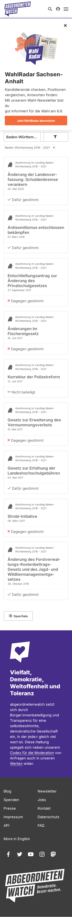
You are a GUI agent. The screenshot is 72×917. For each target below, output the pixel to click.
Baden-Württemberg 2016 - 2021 (27, 147)
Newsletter (47, 791)
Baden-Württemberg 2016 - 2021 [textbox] (25, 137)
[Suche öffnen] (50, 9)
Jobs (42, 800)
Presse (10, 808)
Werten (16, 763)
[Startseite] (18, 9)
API (6, 825)
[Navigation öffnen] (66, 9)
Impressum (13, 817)
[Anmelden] (58, 9)
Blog (7, 791)
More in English (17, 839)
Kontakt (44, 808)
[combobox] (26, 137)
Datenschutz (48, 817)
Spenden (11, 800)
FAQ (41, 825)
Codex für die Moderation (32, 753)
